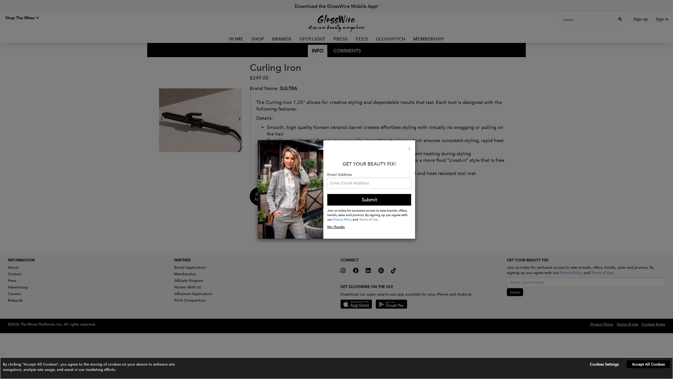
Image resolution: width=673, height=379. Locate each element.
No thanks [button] (336, 227)
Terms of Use (368, 219)
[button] (336, 368)
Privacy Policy (342, 219)
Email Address (339, 174)
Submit (369, 200)
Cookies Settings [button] (604, 364)
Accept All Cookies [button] (648, 364)
